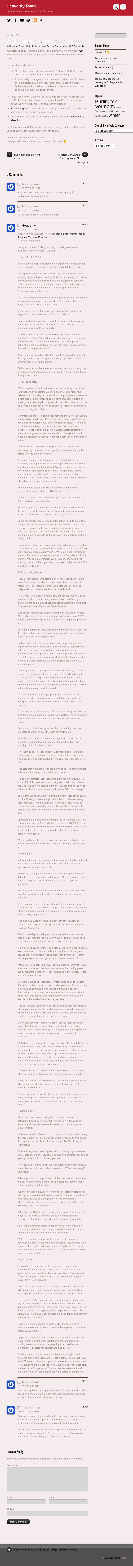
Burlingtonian (61, 46)
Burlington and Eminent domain (24, 156)
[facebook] (15, 19)
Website (11, 1509)
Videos (73, 1549)
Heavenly (29, 225)
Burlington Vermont (106, 104)
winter (114, 115)
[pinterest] (28, 19)
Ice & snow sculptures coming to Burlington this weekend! (108, 82)
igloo (123, 111)
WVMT (81, 50)
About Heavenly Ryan (36, 1549)
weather (104, 116)
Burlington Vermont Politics (41, 46)
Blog (54, 1549)
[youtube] (21, 19)
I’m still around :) (104, 67)
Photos (63, 1549)
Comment (13, 1465)
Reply (85, 183)
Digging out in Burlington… (109, 73)
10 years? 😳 (102, 52)
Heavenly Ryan (16, 46)
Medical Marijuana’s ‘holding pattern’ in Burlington (73, 158)
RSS (40, 19)
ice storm (116, 111)
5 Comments (78, 46)
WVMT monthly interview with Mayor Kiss (44, 40)
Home (17, 1549)
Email (53, 1497)
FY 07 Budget (18, 108)
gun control (107, 111)
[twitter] (9, 19)
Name (11, 1497)
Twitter (98, 116)
